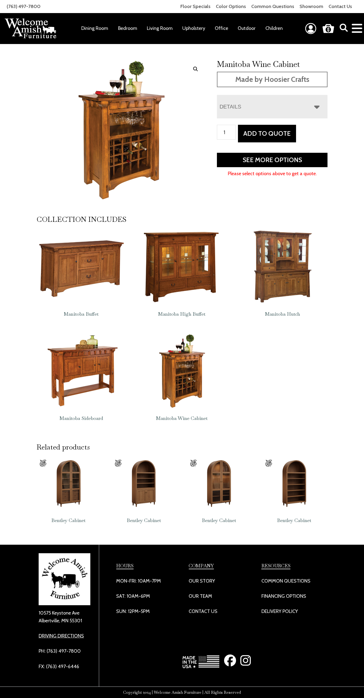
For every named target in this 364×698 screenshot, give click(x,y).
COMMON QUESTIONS (285, 581)
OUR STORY (202, 581)
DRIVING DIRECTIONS (61, 636)
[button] (195, 69)
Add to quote (267, 133)
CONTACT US (203, 611)
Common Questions (272, 6)
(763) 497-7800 (24, 6)
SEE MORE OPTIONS (272, 160)
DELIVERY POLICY (279, 611)
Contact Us (340, 6)
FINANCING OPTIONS (283, 596)
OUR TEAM (200, 596)
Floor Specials (195, 6)
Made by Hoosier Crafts (272, 79)
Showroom (311, 6)
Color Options (231, 6)
